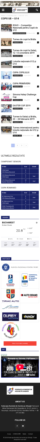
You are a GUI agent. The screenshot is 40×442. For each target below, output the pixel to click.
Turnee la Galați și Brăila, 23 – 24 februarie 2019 (24, 117)
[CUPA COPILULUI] (6, 75)
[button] (37, 10)
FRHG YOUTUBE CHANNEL (20, 343)
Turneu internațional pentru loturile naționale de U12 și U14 (26, 130)
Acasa (9, 434)
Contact (30, 434)
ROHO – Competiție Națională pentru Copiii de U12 (25, 28)
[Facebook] (17, 426)
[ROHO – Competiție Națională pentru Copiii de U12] (6, 28)
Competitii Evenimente (19, 33)
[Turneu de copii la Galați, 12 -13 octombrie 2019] (6, 53)
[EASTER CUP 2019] (6, 108)
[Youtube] (23, 426)
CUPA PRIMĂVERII (21, 83)
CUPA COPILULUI (21, 72)
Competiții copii (17, 42)
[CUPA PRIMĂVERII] (6, 86)
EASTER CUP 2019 (21, 105)
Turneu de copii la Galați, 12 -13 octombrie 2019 (25, 51)
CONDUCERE (17, 434)
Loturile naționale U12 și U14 (24, 62)
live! (34, 176)
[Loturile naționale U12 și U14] (6, 64)
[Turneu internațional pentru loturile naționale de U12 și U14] (6, 130)
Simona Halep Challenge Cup (24, 95)
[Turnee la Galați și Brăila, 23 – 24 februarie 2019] (6, 119)
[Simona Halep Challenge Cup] (6, 97)
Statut (24, 434)
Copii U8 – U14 (17, 135)
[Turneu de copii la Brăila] (6, 42)
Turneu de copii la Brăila (24, 39)
